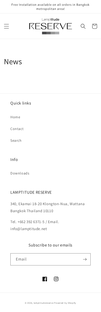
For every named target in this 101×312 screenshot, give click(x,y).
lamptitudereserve (44, 302)
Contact (17, 128)
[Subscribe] (84, 259)
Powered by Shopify (65, 302)
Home (15, 117)
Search (16, 140)
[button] (6, 26)
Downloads (19, 173)
